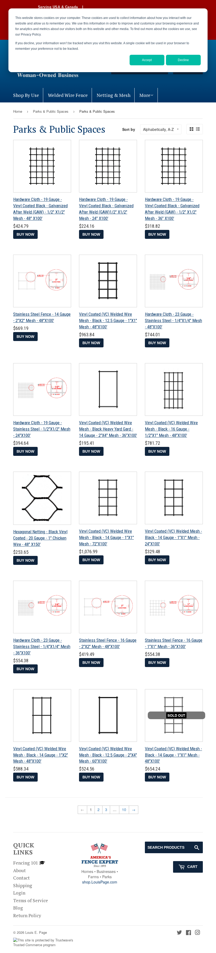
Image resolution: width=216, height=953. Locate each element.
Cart (192, 867)
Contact (21, 878)
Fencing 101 (25, 863)
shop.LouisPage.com (99, 882)
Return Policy (27, 915)
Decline (183, 60)
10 (124, 809)
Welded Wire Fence (68, 95)
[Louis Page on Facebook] (188, 933)
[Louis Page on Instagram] (197, 933)
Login (19, 893)
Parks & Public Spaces (50, 111)
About (19, 870)
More (144, 95)
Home (17, 111)
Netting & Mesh (113, 95)
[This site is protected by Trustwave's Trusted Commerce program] (46, 942)
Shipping (22, 885)
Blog (18, 908)
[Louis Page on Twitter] (179, 933)
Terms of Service (30, 900)
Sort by (128, 129)
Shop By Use (26, 95)
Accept (147, 60)
